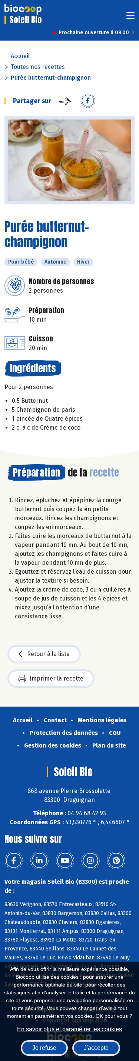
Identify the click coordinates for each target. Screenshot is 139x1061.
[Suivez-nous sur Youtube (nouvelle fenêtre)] (65, 860)
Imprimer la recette (56, 678)
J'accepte (96, 1048)
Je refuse (44, 1048)
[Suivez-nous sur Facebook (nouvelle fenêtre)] (13, 860)
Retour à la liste (48, 653)
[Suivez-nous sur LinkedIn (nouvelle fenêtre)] (39, 860)
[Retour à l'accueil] (23, 9)
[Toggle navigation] (130, 18)
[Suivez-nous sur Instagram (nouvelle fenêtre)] (90, 860)
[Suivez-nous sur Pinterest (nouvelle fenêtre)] (116, 860)
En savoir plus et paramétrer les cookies (69, 1029)
